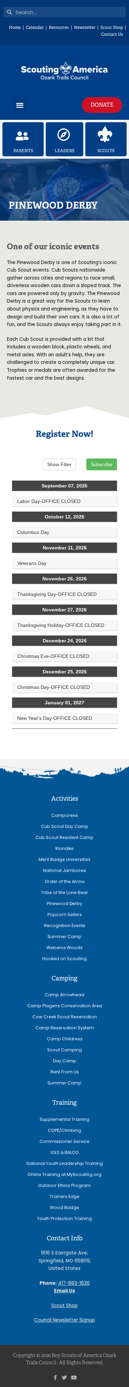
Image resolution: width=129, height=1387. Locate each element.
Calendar (35, 27)
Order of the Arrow (65, 881)
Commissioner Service (64, 1141)
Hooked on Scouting (64, 959)
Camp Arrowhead (64, 995)
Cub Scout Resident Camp (64, 837)
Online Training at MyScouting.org (64, 1174)
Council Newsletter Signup (64, 1320)
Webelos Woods (64, 947)
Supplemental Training (64, 1119)
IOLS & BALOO (65, 1152)
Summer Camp (64, 936)
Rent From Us (65, 1072)
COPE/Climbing (64, 1130)
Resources (59, 27)
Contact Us (112, 34)
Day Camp (64, 1061)
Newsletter (84, 27)
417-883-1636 (74, 1283)
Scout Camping (64, 1050)
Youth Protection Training (64, 1218)
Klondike (64, 848)
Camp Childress (65, 1039)
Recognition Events (64, 925)
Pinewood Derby (64, 903)
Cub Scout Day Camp (64, 826)
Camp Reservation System (64, 1028)
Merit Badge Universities (64, 859)
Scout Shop (111, 27)
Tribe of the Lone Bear (64, 892)
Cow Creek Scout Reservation (64, 1017)
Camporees (64, 815)
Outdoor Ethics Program (64, 1185)
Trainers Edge (64, 1196)
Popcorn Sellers (64, 914)
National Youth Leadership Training (64, 1163)
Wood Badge (64, 1207)
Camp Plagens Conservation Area (64, 1006)
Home (15, 27)
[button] (20, 105)
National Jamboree (64, 870)
